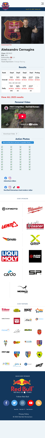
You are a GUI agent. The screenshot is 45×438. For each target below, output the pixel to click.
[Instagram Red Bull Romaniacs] (10, 187)
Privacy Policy (24, 414)
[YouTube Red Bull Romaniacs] (18, 187)
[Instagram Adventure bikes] (10, 178)
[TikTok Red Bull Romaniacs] (14, 187)
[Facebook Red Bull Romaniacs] (6, 187)
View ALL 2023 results (12, 97)
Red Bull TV (22, 409)
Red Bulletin (29, 409)
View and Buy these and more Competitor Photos (17, 142)
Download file (6, 45)
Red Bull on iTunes (23, 392)
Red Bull (16, 409)
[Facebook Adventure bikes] (6, 178)
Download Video (9, 134)
